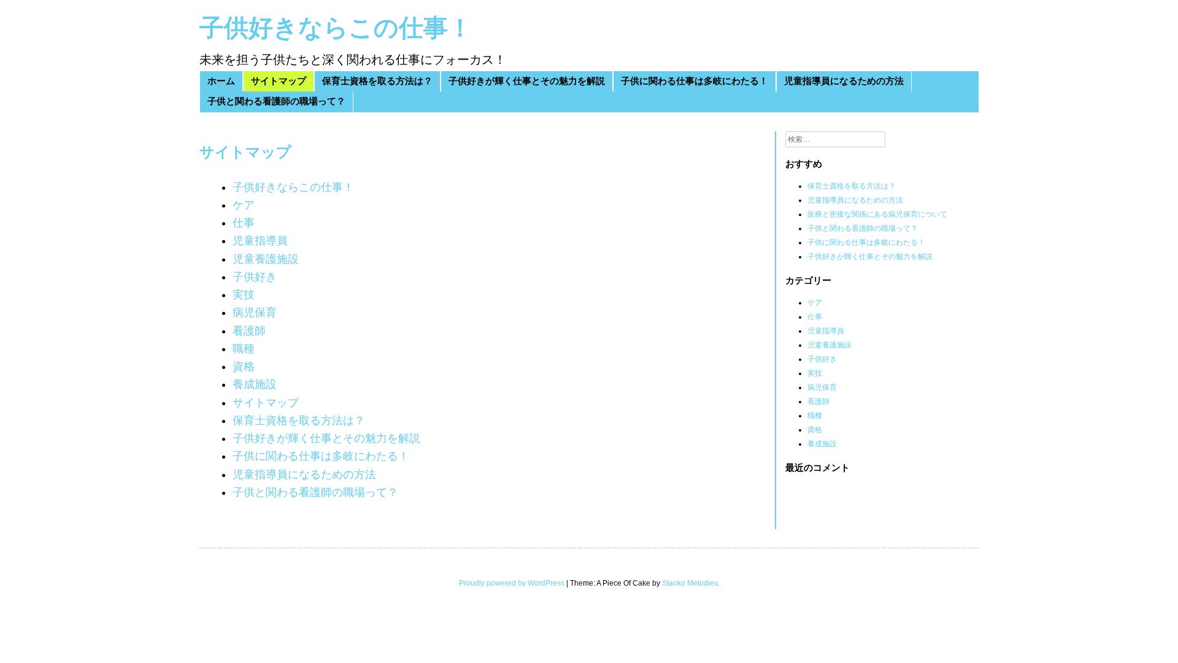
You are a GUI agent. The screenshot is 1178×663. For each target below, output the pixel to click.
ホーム (221, 81)
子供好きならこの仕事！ (335, 28)
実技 (244, 295)
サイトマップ (278, 81)
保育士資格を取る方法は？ (377, 81)
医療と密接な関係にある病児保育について (877, 214)
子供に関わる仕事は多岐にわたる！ (694, 81)
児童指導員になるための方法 (844, 81)
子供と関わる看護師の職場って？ (276, 101)
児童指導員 (260, 241)
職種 (244, 349)
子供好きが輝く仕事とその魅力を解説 (526, 81)
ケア (244, 205)
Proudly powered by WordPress (511, 583)
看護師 (249, 331)
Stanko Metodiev (689, 583)
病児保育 (255, 312)
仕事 (244, 223)
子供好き (255, 277)
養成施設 (255, 384)
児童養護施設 (266, 259)
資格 (244, 366)
